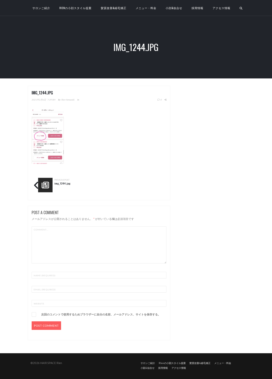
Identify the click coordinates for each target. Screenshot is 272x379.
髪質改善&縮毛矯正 (113, 8)
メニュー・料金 (146, 8)
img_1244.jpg (62, 183)
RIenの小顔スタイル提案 (75, 8)
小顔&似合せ (174, 8)
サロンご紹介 (148, 363)
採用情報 (197, 8)
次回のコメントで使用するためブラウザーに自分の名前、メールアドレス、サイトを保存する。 (101, 314)
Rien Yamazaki (68, 99)
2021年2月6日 (39, 99)
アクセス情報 (221, 8)
